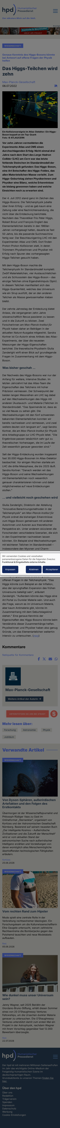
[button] (55, 13)
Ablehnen (33, 569)
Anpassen (10, 569)
